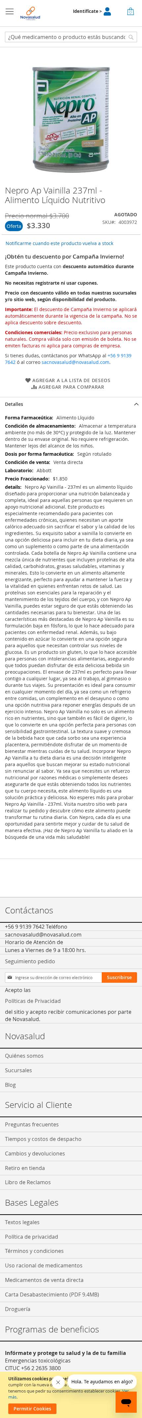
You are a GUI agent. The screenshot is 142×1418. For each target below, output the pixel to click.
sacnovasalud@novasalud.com (75, 362)
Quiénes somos (24, 1055)
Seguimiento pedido (30, 961)
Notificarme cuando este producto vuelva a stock (59, 243)
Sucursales (18, 1070)
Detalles (14, 404)
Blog (10, 1084)
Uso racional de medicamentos (44, 1265)
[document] (71, 1395)
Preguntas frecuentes (32, 1124)
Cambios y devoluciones (35, 1153)
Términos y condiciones (34, 1251)
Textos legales (22, 1222)
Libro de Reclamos (28, 1182)
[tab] (71, 404)
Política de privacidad (31, 1236)
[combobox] (71, 37)
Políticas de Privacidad (33, 1001)
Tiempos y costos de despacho (43, 1139)
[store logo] (30, 13)
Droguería (17, 1309)
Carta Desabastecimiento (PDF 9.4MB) (52, 1294)
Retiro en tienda (25, 1168)
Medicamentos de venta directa (44, 1280)
